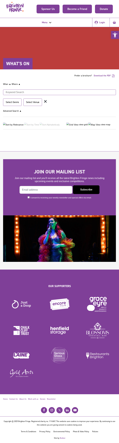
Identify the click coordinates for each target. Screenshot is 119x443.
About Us (22, 399)
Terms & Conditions (28, 431)
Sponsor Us (48, 9)
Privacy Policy (44, 431)
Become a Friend (77, 9)
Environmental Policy (61, 431)
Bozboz (62, 438)
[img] (45, 101)
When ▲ (7, 84)
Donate (104, 9)
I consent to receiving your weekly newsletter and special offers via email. (61, 198)
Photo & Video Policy (81, 431)
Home (5, 399)
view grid (83, 124)
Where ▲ (16, 84)
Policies (95, 431)
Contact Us (13, 399)
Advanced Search (12, 110)
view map (105, 124)
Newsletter (51, 399)
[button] (115, 35)
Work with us (33, 399)
